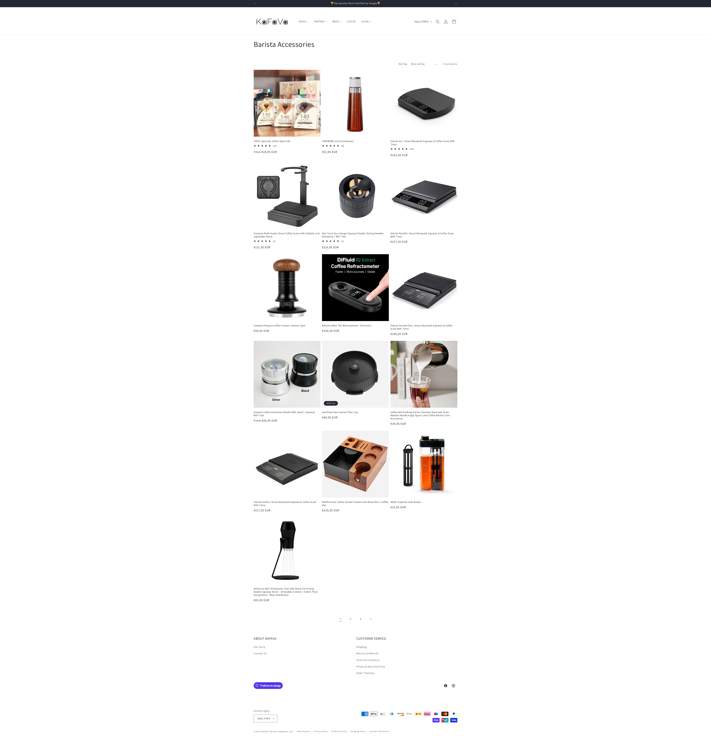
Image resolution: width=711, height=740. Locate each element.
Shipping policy (358, 731)
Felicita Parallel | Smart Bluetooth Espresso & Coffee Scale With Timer (422, 235)
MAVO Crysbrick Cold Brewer (405, 502)
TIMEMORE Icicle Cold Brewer (338, 141)
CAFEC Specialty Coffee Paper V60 (272, 141)
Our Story (259, 647)
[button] (438, 22)
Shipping (361, 647)
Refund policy (303, 731)
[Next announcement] (456, 3)
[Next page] (370, 619)
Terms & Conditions (368, 660)
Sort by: (403, 64)
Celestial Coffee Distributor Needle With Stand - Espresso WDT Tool (284, 414)
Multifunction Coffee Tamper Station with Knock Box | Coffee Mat (355, 504)
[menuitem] (303, 21)
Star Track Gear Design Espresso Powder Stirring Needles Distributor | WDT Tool (352, 235)
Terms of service (339, 731)
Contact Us (260, 653)
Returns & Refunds (367, 653)
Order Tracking (365, 673)
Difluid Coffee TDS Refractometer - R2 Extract (346, 325)
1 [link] (340, 619)
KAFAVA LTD (267, 731)
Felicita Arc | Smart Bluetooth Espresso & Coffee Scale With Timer (422, 143)
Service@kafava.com (283, 731)
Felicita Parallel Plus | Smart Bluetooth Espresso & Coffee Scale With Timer (421, 327)
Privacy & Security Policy (370, 666)
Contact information (380, 731)
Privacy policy (321, 731)
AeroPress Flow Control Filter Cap (340, 412)
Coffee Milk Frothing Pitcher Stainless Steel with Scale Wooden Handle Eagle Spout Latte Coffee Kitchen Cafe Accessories (420, 415)
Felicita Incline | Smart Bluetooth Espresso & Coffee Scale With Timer (285, 504)
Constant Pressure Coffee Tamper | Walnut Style (280, 325)
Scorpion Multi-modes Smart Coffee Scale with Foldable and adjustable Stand (286, 235)
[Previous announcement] (255, 3)
